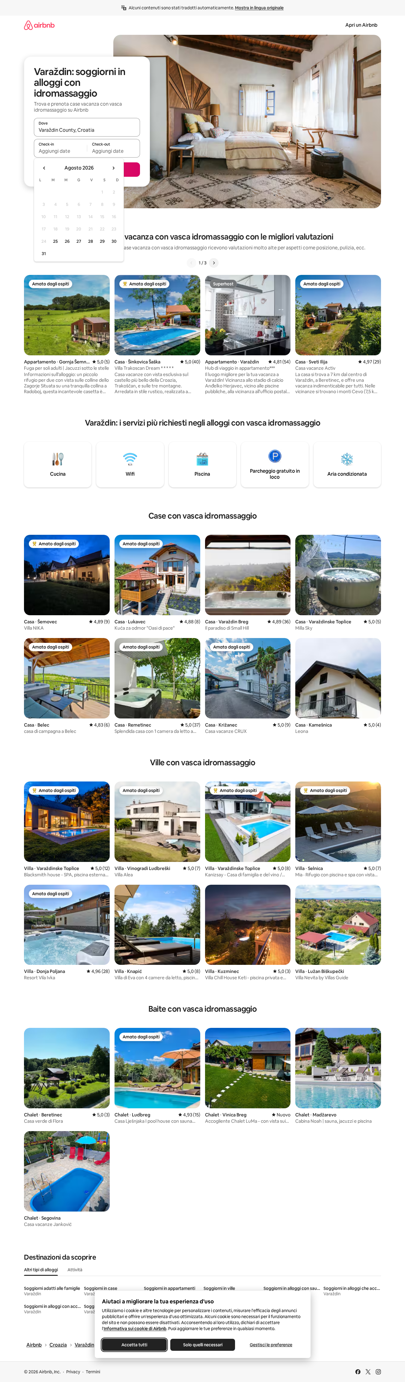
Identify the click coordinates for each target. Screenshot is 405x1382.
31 (44, 253)
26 (67, 241)
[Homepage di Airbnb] (39, 25)
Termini (93, 1371)
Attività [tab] (74, 1269)
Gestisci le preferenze (271, 1344)
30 (114, 241)
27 (78, 241)
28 (90, 241)
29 (102, 241)
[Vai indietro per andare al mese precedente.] (44, 168)
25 (55, 241)
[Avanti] (214, 263)
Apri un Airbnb (361, 25)
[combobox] (87, 130)
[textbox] (60, 151)
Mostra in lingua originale (259, 8)
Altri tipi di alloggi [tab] (41, 1269)
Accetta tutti (134, 1344)
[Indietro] (191, 263)
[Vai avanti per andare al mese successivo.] (113, 168)
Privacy (73, 1371)
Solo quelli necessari (202, 1344)
